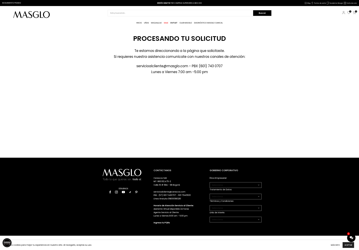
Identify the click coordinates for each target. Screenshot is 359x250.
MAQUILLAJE (156, 22)
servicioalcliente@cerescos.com (169, 191)
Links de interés (217, 212)
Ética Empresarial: (218, 178)
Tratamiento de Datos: (221, 189)
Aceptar (348, 245)
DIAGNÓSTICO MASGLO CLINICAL (208, 22)
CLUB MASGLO (186, 22)
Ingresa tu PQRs (162, 222)
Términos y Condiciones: (222, 201)
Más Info (335, 245)
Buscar (262, 13)
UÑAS (146, 22)
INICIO (139, 22)
